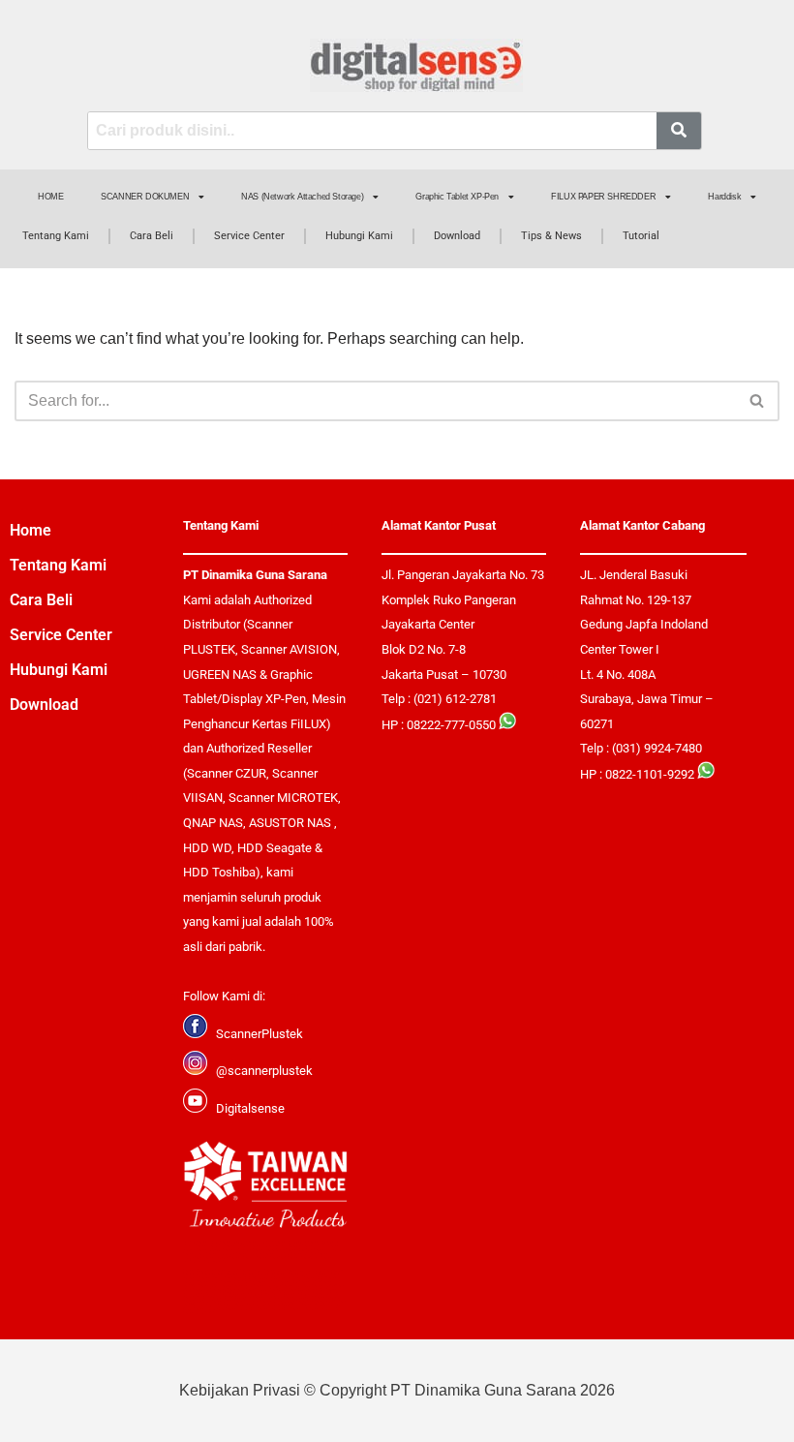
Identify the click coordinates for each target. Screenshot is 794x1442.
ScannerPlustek (259, 1034)
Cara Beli (151, 236)
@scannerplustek (264, 1070)
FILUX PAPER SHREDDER (603, 196)
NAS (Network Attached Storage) (302, 196)
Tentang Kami (55, 236)
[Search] (757, 401)
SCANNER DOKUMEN (145, 196)
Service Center (249, 236)
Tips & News (551, 236)
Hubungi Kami (359, 236)
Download (457, 236)
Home (30, 530)
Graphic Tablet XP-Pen (457, 196)
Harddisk (724, 196)
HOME (50, 196)
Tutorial (641, 236)
